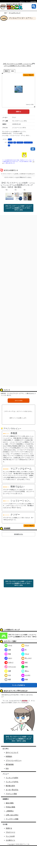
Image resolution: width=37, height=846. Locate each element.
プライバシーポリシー (14, 760)
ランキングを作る (12, 782)
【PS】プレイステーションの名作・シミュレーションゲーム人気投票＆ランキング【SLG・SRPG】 (22, 635)
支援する (9, 828)
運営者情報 (10, 764)
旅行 (26, 662)
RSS (7, 768)
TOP (5, 13)
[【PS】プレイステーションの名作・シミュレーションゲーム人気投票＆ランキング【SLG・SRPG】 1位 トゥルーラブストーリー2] (10, 196)
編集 (33, 149)
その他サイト (10, 840)
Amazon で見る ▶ (28, 75)
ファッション (12, 666)
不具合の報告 (10, 807)
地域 (26, 679)
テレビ (27, 654)
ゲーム (9, 139)
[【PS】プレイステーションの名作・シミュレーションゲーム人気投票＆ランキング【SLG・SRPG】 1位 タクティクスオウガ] (27, 196)
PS (9, 145)
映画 (9, 654)
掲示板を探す (10, 786)
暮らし (27, 671)
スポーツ (10, 662)
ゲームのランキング (14, 13)
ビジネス (27, 675)
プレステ (10, 142)
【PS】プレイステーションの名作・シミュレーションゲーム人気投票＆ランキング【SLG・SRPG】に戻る (18, 208)
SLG (15, 142)
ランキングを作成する (18, 685)
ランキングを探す (12, 778)
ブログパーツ (10, 832)
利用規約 (9, 756)
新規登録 (24, 700)
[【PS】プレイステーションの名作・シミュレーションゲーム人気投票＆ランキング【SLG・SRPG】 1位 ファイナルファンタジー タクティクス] (18, 196)
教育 (9, 679)
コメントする (18, 400)
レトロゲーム (20, 142)
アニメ (27, 645)
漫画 (9, 649)
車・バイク (28, 658)
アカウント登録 (11, 794)
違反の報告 (10, 803)
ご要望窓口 (10, 811)
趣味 (26, 666)
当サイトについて (12, 752)
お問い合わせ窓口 (12, 815)
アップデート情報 (12, 819)
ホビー (10, 658)
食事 (9, 671)
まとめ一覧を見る (12, 790)
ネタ (9, 675)
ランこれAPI (10, 836)
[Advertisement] (18, 41)
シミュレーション (28, 142)
